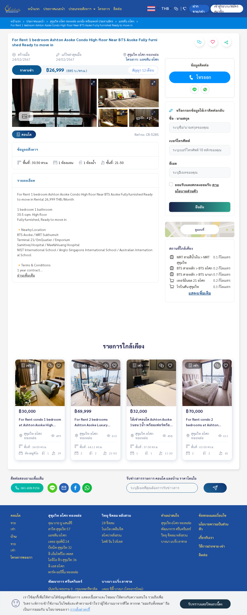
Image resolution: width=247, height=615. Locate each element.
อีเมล (173, 163)
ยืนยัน (199, 207)
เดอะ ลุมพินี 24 (58, 541)
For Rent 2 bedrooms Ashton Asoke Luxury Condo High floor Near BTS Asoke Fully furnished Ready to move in (95, 422)
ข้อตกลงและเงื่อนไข (212, 515)
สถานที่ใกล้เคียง (181, 248)
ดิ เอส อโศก (56, 566)
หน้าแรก (34, 9)
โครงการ (104, 9)
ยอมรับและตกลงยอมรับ (193, 185)
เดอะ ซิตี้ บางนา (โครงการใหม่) (122, 589)
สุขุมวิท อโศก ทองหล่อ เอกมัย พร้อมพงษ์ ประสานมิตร (81, 21)
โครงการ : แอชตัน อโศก (142, 59)
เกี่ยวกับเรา (206, 537)
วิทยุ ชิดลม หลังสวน (116, 515)
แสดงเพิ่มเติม (200, 293)
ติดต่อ (117, 9)
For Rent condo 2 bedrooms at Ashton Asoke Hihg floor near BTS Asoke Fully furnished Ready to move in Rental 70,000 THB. (206, 422)
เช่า (13, 529)
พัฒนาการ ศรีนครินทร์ (65, 581)
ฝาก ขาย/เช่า (199, 8)
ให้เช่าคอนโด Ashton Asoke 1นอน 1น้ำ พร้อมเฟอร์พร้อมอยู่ (151, 422)
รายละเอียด (26, 180)
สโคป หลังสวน (112, 535)
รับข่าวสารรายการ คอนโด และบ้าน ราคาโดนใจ (161, 478)
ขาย (13, 523)
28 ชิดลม (108, 523)
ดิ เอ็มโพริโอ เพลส (60, 553)
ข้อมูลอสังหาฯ (27, 149)
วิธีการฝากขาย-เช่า (212, 546)
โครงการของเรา (21, 557)
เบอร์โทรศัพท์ (179, 140)
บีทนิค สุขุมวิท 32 (60, 547)
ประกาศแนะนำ (54, 9)
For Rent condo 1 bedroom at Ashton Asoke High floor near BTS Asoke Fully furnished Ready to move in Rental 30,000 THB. (40, 422)
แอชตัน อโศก (126, 21)
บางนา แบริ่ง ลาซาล (117, 581)
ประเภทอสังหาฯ (80, 9)
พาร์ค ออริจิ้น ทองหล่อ (63, 572)
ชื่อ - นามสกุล (179, 118)
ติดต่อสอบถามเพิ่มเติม (27, 478)
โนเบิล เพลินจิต (112, 529)
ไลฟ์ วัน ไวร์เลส (112, 541)
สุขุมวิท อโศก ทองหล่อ (65, 515)
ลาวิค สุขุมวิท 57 (59, 529)
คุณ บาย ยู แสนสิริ (60, 523)
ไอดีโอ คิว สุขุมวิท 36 (62, 559)
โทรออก (203, 77)
